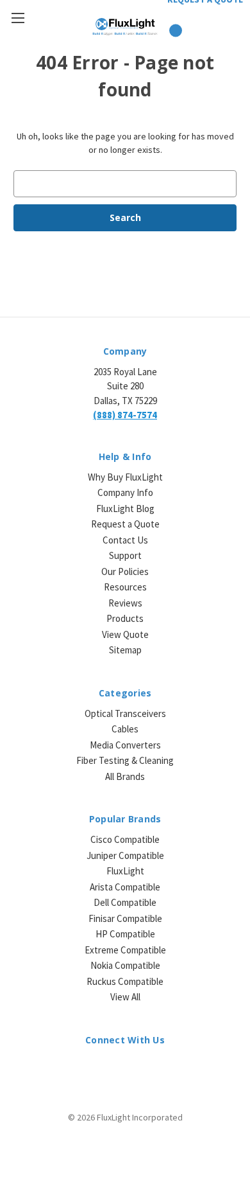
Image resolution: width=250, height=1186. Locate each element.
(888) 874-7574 (125, 415)
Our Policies (125, 571)
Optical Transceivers (125, 713)
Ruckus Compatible (125, 981)
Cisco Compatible (125, 839)
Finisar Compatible (125, 918)
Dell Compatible (125, 902)
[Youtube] (158, 1068)
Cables (125, 729)
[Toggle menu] (17, 17)
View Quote (125, 634)
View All (125, 997)
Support (125, 555)
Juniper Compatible (125, 855)
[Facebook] (114, 1068)
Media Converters (125, 745)
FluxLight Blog (125, 508)
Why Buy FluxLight (125, 477)
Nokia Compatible (125, 965)
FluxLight (125, 871)
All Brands (125, 776)
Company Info (125, 492)
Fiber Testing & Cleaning (125, 760)
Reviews (125, 603)
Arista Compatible (125, 887)
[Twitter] (136, 1068)
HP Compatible (125, 934)
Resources (125, 587)
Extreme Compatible (125, 950)
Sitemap (125, 650)
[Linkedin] (91, 1068)
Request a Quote (125, 524)
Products (125, 618)
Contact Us (125, 540)
